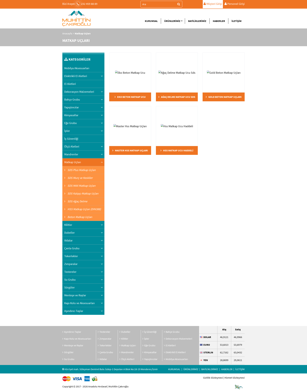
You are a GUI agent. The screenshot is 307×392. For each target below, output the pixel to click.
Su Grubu (70, 279)
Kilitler (68, 225)
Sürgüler (69, 287)
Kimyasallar (71, 115)
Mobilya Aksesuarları (76, 68)
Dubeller (69, 232)
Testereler (70, 272)
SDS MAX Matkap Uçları (81, 185)
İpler (67, 131)
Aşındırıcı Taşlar (73, 311)
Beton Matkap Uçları (79, 217)
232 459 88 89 (79, 4)
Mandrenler (71, 154)
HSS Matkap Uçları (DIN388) (84, 209)
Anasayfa (67, 33)
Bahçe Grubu (72, 99)
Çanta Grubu (71, 248)
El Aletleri (70, 84)
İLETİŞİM (236, 21)
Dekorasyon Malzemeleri (79, 91)
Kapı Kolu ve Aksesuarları (79, 303)
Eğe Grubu (70, 123)
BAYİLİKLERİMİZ (197, 21)
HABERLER (219, 21)
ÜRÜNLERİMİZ (172, 21)
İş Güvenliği (71, 138)
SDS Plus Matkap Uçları (81, 170)
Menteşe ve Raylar (75, 295)
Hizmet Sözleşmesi (234, 377)
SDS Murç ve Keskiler (80, 178)
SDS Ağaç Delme (77, 201)
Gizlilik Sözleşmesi (213, 377)
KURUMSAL (151, 21)
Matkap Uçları (72, 162)
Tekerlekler (71, 256)
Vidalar (68, 240)
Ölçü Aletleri (71, 146)
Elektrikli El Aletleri (75, 76)
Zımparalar (71, 264)
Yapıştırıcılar (71, 107)
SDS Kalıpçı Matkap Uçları (82, 193)
